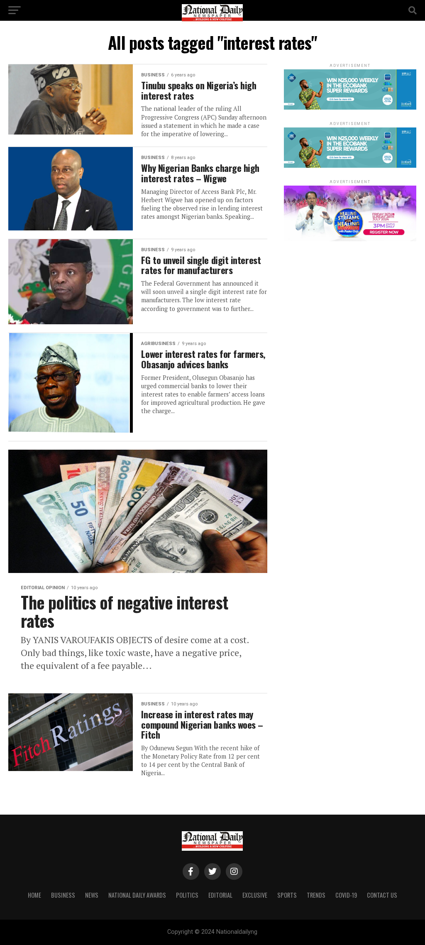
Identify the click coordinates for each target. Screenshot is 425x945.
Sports (287, 895)
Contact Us (382, 895)
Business (63, 895)
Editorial (220, 895)
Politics (187, 895)
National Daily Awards (137, 895)
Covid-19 (346, 895)
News (91, 895)
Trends (316, 895)
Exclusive (254, 895)
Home (34, 895)
